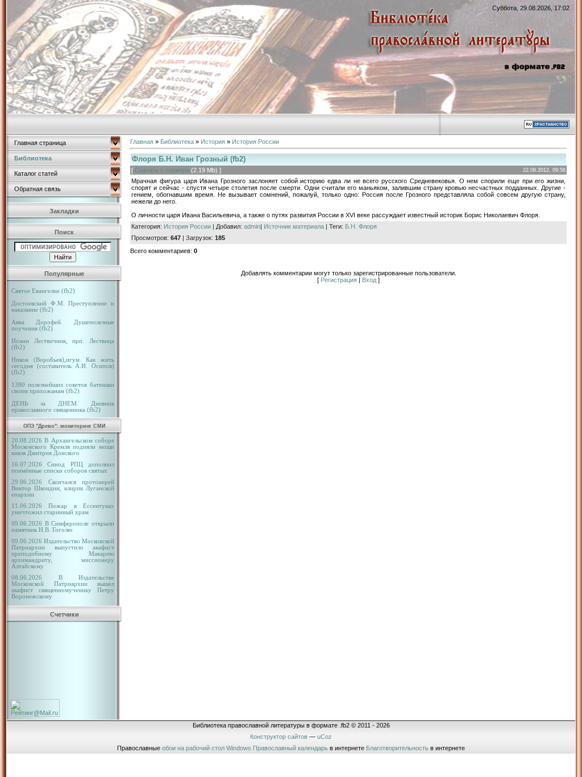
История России (255, 141)
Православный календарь (290, 748)
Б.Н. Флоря (361, 226)
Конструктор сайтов (278, 736)
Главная (141, 141)
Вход (369, 279)
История (213, 141)
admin (252, 226)
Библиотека (177, 141)
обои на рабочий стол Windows (206, 748)
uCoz (324, 736)
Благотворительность (397, 748)
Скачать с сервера (162, 170)
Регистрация (339, 279)
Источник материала (294, 226)
